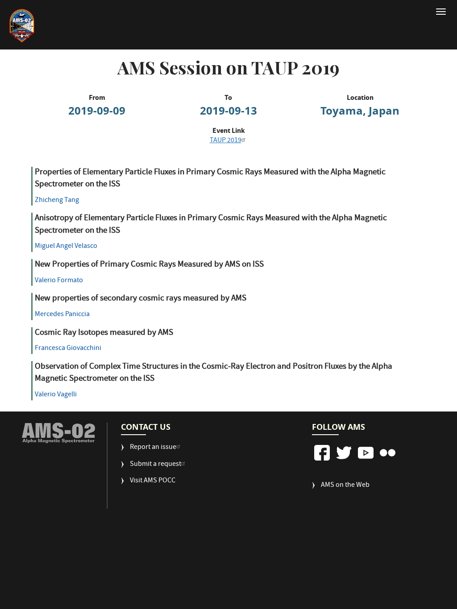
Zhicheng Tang (57, 200)
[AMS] (59, 433)
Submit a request (155, 465)
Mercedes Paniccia (62, 314)
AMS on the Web (345, 486)
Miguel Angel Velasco (66, 246)
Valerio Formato (59, 281)
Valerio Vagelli (56, 395)
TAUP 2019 (225, 141)
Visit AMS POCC (152, 481)
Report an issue (153, 448)
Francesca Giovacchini (68, 348)
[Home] (35, 26)
